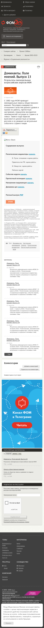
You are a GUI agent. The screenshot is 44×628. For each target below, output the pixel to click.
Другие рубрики (10, 15)
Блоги (18, 553)
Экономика (29, 6)
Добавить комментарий (31, 366)
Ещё (9, 354)
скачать (32, 154)
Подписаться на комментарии (29, 369)
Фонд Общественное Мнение (9, 591)
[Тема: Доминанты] (2, 66)
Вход (3, 42)
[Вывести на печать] (38, 67)
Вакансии (5, 579)
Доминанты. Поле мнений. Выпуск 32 (13, 284)
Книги (18, 55)
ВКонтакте (21, 565)
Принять (8, 623)
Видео (18, 543)
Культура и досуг (7, 555)
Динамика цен (17, 243)
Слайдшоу (20, 548)
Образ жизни (30, 2)
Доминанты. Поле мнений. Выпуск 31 (13, 302)
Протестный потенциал (28, 247)
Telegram (20, 568)
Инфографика (21, 546)
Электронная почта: (10, 495)
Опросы (23, 245)
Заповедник (8, 55)
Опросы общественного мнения (14, 469)
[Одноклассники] (6, 132)
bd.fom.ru (19, 597)
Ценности (6, 6)
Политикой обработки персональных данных (16, 522)
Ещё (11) (4, 557)
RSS (5, 565)
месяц (15, 453)
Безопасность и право (6, 544)
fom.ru (16, 595)
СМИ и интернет (9, 10)
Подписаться (15, 517)
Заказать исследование (13, 36)
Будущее (4, 547)
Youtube (20, 570)
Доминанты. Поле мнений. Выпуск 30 (13, 321)
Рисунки (19, 551)
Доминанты (7, 2)
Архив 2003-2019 (31, 55)
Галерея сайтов (9, 51)
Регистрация (10, 42)
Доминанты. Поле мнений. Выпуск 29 (13, 339)
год (20, 453)
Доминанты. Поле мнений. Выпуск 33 (13, 264)
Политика (28, 10)
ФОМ (14, 249)
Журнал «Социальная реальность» (17, 59)
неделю (8, 453)
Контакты (5, 577)
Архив (10, 202)
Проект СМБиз (24, 51)
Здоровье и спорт (7, 552)
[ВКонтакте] (4, 132)
